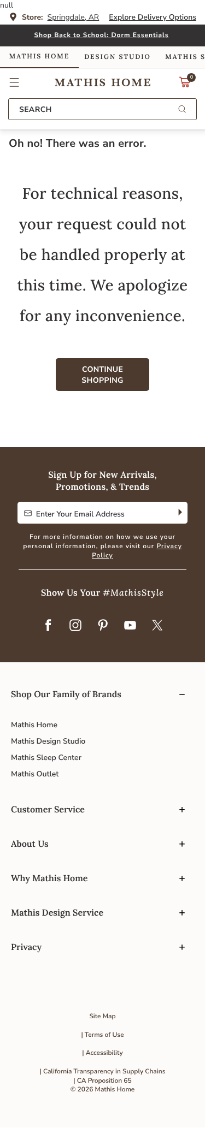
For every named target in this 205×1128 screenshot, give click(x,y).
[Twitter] (157, 626)
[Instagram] (75, 626)
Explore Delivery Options (152, 17)
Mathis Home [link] (39, 56)
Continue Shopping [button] (102, 374)
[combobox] (102, 109)
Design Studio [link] (117, 57)
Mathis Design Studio (48, 741)
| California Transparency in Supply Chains (103, 1071)
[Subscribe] (179, 513)
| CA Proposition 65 (102, 1081)
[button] (14, 82)
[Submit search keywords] (182, 110)
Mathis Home (34, 725)
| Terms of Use (102, 1035)
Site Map (102, 1016)
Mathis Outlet (34, 774)
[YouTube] (130, 626)
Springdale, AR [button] (73, 17)
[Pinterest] (103, 626)
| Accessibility (102, 1053)
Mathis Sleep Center (46, 757)
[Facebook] (48, 626)
